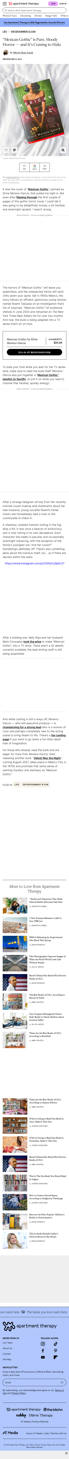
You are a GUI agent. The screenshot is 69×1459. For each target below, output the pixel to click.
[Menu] (5, 4)
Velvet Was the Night (47, 758)
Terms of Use (35, 1444)
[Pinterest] (56, 1351)
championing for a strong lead (22, 727)
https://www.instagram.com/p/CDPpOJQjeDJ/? (34, 563)
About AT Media (34, 1433)
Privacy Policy (19, 1393)
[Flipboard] (56, 1357)
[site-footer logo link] (10, 1433)
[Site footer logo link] (34, 1326)
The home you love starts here (43, 1312)
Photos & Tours (10, 15)
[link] (47, 901)
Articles (38, 15)
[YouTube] (43, 1357)
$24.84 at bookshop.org (34, 352)
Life (5, 31)
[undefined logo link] (24, 3)
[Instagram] (43, 1344)
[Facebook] (43, 1351)
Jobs (46, 1433)
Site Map (7, 1359)
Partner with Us (58, 1433)
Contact (7, 1353)
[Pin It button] (14, 150)
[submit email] (61, 1382)
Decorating (25, 15)
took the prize (32, 641)
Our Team (8, 1342)
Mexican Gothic (38, 189)
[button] (63, 150)
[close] (66, 1453)
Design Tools (51, 15)
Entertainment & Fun (23, 31)
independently (12, 177)
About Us (7, 1348)
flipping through (26, 197)
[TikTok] (56, 1344)
